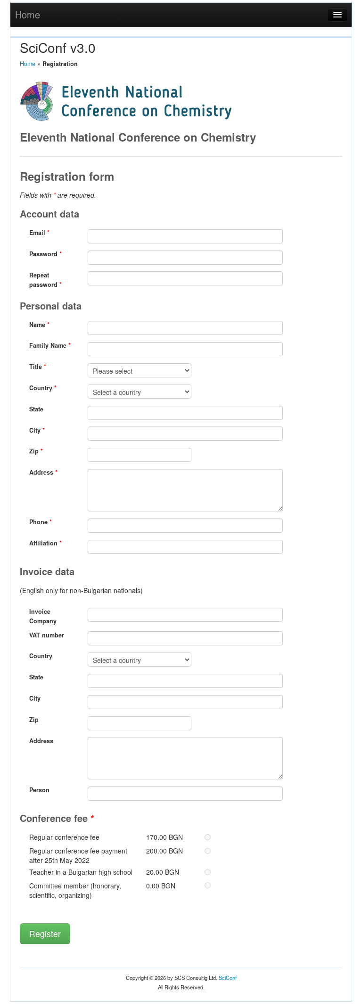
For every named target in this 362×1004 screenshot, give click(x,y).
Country (43, 388)
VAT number (46, 635)
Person (39, 790)
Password (45, 254)
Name (39, 324)
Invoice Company (43, 616)
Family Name (50, 345)
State (36, 409)
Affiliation (45, 543)
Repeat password (45, 280)
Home (27, 14)
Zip (36, 451)
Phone (40, 522)
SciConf (228, 977)
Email (39, 232)
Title (37, 366)
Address (43, 472)
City (37, 430)
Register (45, 933)
